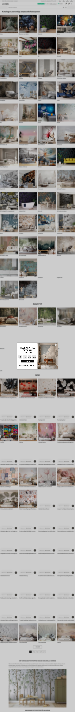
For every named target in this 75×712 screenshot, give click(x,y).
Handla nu (27, 361)
